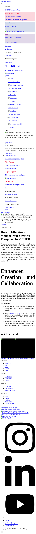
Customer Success (10, 155)
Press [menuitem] (6, 367)
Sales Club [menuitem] (8, 386)
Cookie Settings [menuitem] (9, 525)
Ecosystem (8, 46)
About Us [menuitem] (8, 363)
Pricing (7, 75)
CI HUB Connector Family (13, 10)
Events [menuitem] (7, 398)
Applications (8, 49)
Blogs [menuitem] (6, 396)
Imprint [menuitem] (7, 520)
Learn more (8, 62)
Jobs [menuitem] (6, 365)
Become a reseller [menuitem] (10, 390)
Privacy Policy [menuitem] (9, 522)
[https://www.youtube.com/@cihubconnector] (20, 517)
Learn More (8, 207)
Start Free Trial (5, 212)
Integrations (8, 55)
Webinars (3, 224)
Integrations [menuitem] (8, 378)
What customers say (11, 201)
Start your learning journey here (14, 159)
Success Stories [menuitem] (9, 403)
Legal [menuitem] (6, 370)
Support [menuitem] (7, 380)
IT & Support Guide (11, 194)
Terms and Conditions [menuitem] (11, 524)
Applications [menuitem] (8, 377)
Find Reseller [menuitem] (9, 388)
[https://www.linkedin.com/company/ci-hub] (20, 490)
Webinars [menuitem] (7, 400)
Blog (6, 209)
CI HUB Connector (16, 313)
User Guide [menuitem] (8, 402)
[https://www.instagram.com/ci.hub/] (20, 454)
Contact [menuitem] (7, 368)
